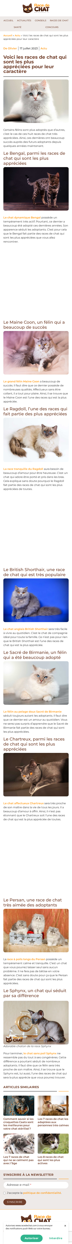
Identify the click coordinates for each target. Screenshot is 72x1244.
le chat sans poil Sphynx (39, 1053)
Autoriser (32, 1238)
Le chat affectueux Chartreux (23, 803)
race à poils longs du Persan (26, 959)
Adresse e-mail (19, 1184)
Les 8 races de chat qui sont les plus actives (51, 1160)
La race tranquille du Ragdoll (23, 469)
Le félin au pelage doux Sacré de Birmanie (32, 711)
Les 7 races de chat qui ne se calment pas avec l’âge (18, 1160)
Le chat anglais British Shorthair (25, 629)
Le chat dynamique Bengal (22, 217)
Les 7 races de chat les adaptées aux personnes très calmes (53, 1122)
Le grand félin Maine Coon (21, 381)
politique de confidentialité (42, 1192)
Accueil (7, 35)
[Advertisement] (36, 282)
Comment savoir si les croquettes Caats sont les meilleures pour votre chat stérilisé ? (18, 1123)
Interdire (55, 1238)
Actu (17, 35)
